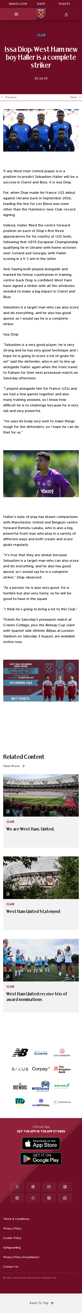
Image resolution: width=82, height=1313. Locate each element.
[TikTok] (17, 1198)
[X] (17, 1187)
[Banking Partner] (62, 1069)
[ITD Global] (20, 1102)
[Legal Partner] (62, 1102)
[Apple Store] (41, 1144)
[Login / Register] (66, 14)
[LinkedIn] (49, 1198)
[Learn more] (20, 1052)
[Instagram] (33, 1187)
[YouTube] (49, 1187)
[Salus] (20, 1069)
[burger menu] (16, 14)
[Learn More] (41, 1102)
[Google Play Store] (41, 1159)
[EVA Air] (62, 1086)
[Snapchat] (33, 1198)
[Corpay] (41, 1069)
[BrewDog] (20, 1086)
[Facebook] (65, 1187)
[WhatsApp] (65, 1198)
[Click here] (41, 1086)
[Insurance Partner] (62, 1052)
